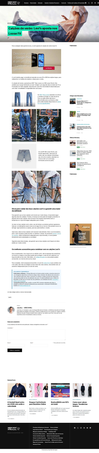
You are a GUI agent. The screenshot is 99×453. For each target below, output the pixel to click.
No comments (28, 38)
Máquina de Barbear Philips (40, 431)
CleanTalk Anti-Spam (52, 449)
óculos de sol (47, 263)
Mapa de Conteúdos (38, 442)
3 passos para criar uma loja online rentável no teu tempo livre (84, 128)
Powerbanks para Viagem (51, 429)
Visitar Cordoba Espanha (39, 438)
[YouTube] (87, 427)
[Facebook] (86, 2)
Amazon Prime (37, 444)
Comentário (10, 328)
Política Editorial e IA (24, 285)
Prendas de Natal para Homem (41, 427)
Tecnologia (79, 98)
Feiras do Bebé (54, 427)
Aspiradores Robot (38, 429)
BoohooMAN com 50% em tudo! (60, 403)
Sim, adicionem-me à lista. (59, 342)
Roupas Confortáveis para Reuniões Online (37, 403)
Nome (9, 342)
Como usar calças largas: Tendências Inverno (80, 404)
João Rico (19, 308)
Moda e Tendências (12, 23)
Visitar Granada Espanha (53, 435)
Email (31, 342)
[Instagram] (92, 2)
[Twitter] (89, 2)
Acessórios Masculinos (39, 433)
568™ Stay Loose (44, 94)
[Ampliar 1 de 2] (21, 93)
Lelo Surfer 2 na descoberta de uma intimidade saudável (82, 142)
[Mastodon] (90, 427)
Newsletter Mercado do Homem (55, 433)
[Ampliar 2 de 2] (33, 93)
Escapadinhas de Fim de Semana (41, 440)
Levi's (9, 297)
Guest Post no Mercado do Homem (54, 442)
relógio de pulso (40, 257)
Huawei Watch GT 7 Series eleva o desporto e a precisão (84, 102)
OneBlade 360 (52, 431)
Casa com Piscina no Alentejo (55, 438)
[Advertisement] (36, 364)
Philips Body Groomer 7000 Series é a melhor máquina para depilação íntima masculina (84, 153)
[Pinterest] (95, 2)
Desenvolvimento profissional (83, 124)
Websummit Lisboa (57, 440)
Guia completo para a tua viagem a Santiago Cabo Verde (84, 115)
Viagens (78, 111)
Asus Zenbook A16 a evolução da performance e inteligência (84, 164)
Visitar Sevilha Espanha (39, 435)
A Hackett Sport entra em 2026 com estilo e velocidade (15, 404)
